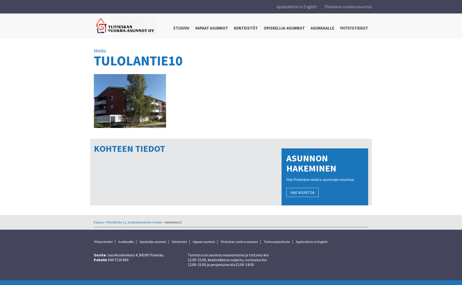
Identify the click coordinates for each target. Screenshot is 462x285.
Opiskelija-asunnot (284, 28)
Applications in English (296, 6)
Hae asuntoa (302, 192)
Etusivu (181, 28)
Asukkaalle (322, 28)
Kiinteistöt (246, 28)
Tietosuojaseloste (277, 242)
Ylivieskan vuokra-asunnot (348, 6)
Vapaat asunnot (211, 28)
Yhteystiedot (354, 28)
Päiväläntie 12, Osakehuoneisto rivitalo (134, 222)
